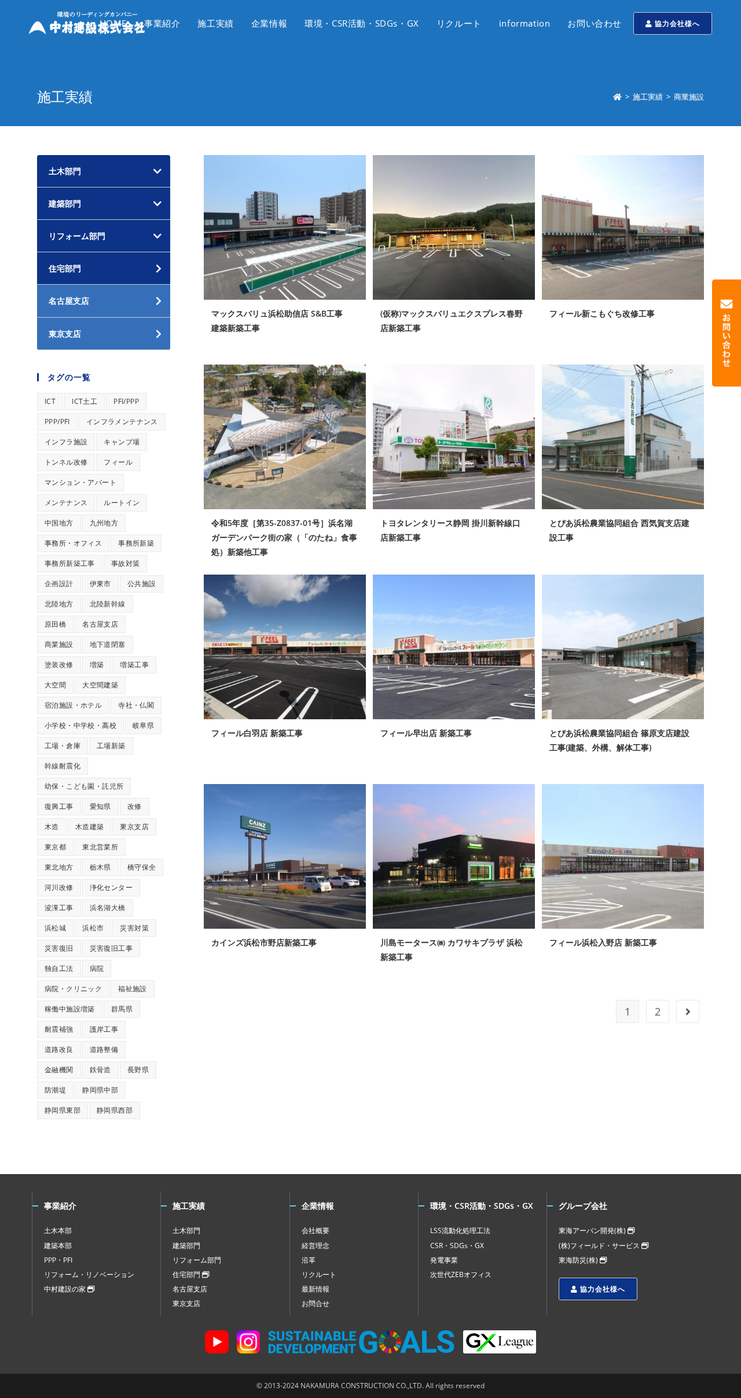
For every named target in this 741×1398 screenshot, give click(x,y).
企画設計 (59, 583)
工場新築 (111, 745)
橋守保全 (141, 867)
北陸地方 (59, 604)
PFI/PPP (126, 401)
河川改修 (59, 887)
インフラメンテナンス (122, 421)
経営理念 (315, 1245)
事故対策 (125, 563)
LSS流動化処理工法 (460, 1230)
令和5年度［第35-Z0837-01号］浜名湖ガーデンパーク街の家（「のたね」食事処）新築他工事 (284, 537)
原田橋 (55, 624)
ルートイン (122, 502)
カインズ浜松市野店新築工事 (264, 942)
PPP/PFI (57, 421)
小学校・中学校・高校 (80, 725)
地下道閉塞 (108, 644)
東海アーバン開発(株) (593, 1230)
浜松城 (55, 928)
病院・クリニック (73, 989)
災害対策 (134, 928)
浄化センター (111, 887)
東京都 (55, 847)
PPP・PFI (58, 1260)
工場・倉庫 (62, 745)
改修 (134, 806)
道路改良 (59, 1049)
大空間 (55, 685)
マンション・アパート (80, 482)
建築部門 (65, 203)
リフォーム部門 (77, 235)
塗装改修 (59, 664)
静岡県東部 (62, 1110)
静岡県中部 (100, 1090)
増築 (97, 664)
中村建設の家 (65, 1289)
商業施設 (59, 644)
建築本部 (58, 1245)
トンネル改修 (66, 462)
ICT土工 (84, 401)
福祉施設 (132, 989)
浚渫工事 (59, 908)
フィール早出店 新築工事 (426, 732)
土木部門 (65, 170)
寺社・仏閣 (136, 705)
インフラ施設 (66, 442)
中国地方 (59, 523)
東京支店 (134, 827)
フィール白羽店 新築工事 (257, 732)
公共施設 (141, 583)
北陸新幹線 (108, 604)
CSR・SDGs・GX (457, 1245)
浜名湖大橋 (108, 908)
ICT (50, 401)
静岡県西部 (115, 1110)
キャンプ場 (122, 442)
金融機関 (59, 1070)
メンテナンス (66, 502)
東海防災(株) (579, 1260)
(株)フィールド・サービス (600, 1245)
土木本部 (58, 1230)
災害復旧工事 (111, 948)
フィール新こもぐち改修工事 (602, 313)
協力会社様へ (676, 23)
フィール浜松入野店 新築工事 (603, 942)
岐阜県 (143, 725)
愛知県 (100, 806)
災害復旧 (59, 948)
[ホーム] (617, 96)
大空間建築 (100, 685)
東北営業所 (100, 847)
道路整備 (104, 1049)
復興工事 (59, 806)
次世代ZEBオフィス (460, 1274)
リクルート (319, 1274)
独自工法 (59, 968)
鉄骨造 (100, 1070)
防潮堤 (55, 1090)
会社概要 (315, 1230)
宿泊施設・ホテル (73, 705)
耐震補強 (59, 1029)
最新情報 (315, 1289)
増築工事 (134, 664)
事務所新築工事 (70, 563)
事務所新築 (136, 543)
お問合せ (315, 1303)
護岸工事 (104, 1029)
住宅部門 (187, 1274)
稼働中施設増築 (70, 1009)
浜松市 (93, 928)
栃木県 (100, 867)
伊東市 (100, 583)
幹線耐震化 (62, 766)
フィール (118, 462)
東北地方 (59, 867)
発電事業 (444, 1260)
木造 (52, 827)
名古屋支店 (100, 624)
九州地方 (104, 523)
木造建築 (89, 827)
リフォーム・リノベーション (89, 1274)
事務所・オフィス (73, 543)
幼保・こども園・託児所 (84, 786)
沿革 (309, 1260)
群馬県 (122, 1009)
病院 (97, 968)
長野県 (138, 1070)
